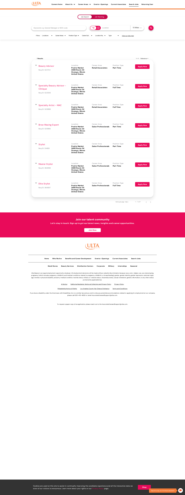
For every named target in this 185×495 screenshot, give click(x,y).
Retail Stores (53, 266)
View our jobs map (128, 35)
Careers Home (56, 4)
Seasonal (133, 266)
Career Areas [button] (83, 4)
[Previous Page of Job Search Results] (146, 202)
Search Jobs (134, 4)
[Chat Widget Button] (180, 490)
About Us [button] (69, 4)
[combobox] (59, 27)
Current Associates (118, 4)
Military (111, 266)
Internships (122, 266)
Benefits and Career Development (78, 259)
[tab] (85, 17)
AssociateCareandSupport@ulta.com (104, 295)
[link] (92, 70)
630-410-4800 (80, 295)
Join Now (92, 230)
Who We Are (57, 259)
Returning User (147, 4)
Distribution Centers (85, 266)
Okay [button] (144, 487)
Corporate (101, 266)
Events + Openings (101, 4)
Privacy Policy (98, 488)
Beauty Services (67, 266)
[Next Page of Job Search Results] (150, 202)
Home (46, 259)
